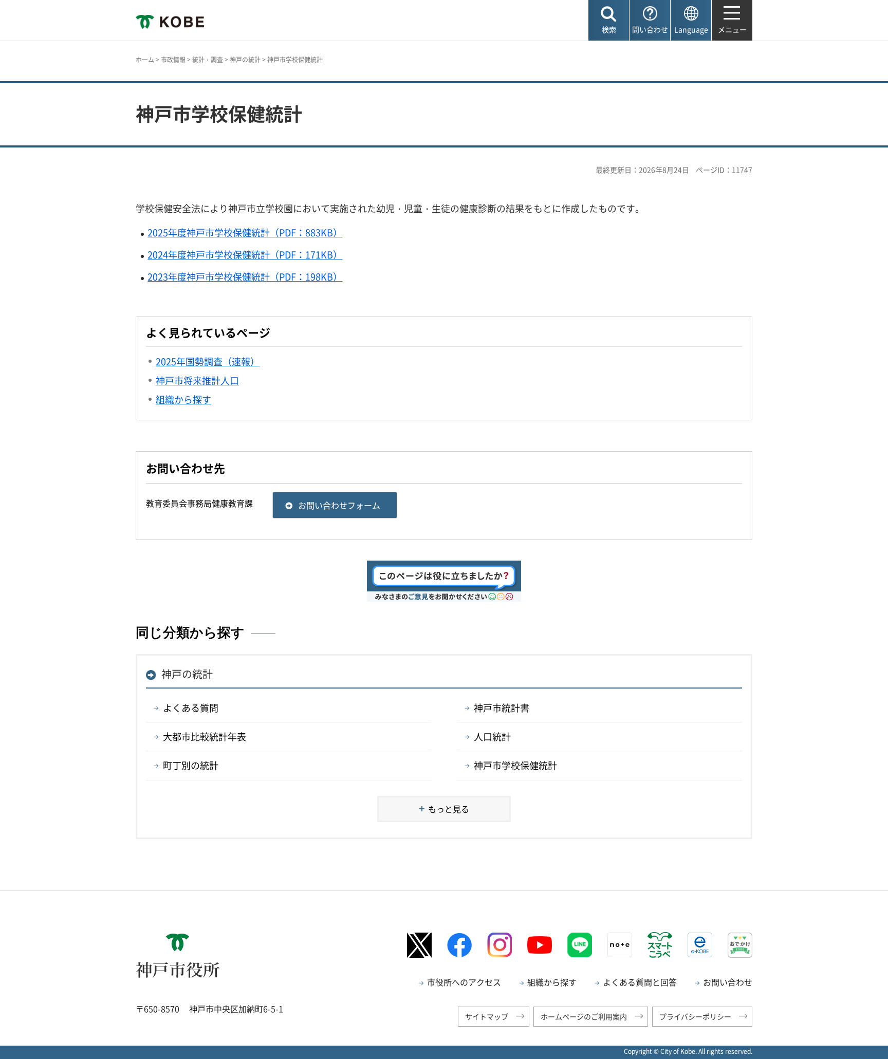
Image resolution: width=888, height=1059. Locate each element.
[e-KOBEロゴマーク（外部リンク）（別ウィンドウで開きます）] (700, 945)
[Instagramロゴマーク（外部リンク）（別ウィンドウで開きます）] (499, 945)
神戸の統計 (245, 59)
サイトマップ (486, 1016)
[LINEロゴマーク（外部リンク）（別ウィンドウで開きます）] (579, 945)
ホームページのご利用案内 (584, 1016)
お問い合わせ (727, 982)
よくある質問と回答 (640, 982)
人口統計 (492, 737)
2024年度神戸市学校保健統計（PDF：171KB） (244, 255)
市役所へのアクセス (464, 982)
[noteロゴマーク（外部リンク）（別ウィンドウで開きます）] (619, 945)
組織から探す (552, 982)
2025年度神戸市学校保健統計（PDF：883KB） (244, 232)
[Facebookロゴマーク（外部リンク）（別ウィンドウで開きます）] (459, 945)
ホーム (145, 59)
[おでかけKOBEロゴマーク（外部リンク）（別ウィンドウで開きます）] (740, 945)
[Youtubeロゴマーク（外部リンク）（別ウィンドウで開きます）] (539, 945)
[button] (608, 20)
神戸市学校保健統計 (515, 765)
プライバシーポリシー (695, 1016)
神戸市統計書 (501, 708)
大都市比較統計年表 (204, 737)
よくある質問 (190, 708)
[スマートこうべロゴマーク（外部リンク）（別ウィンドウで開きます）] (659, 945)
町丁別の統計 (190, 765)
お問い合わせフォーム (339, 505)
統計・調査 (207, 59)
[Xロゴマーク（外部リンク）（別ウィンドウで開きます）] (419, 945)
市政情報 (173, 59)
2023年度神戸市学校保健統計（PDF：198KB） (244, 277)
